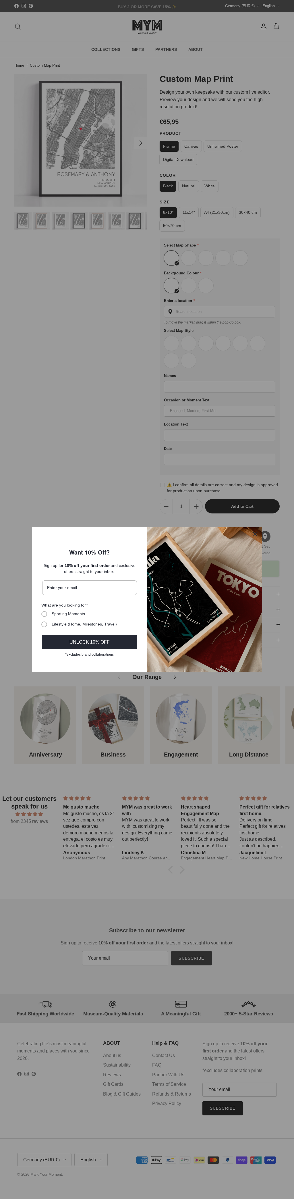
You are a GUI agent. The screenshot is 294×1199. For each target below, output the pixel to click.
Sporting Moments (68, 613)
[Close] (255, 534)
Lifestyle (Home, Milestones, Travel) (84, 624)
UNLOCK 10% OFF (89, 642)
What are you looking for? (64, 605)
